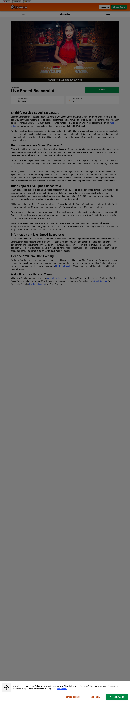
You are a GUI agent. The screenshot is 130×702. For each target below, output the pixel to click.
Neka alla (95, 697)
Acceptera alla (117, 697)
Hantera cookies (72, 697)
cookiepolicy (62, 689)
